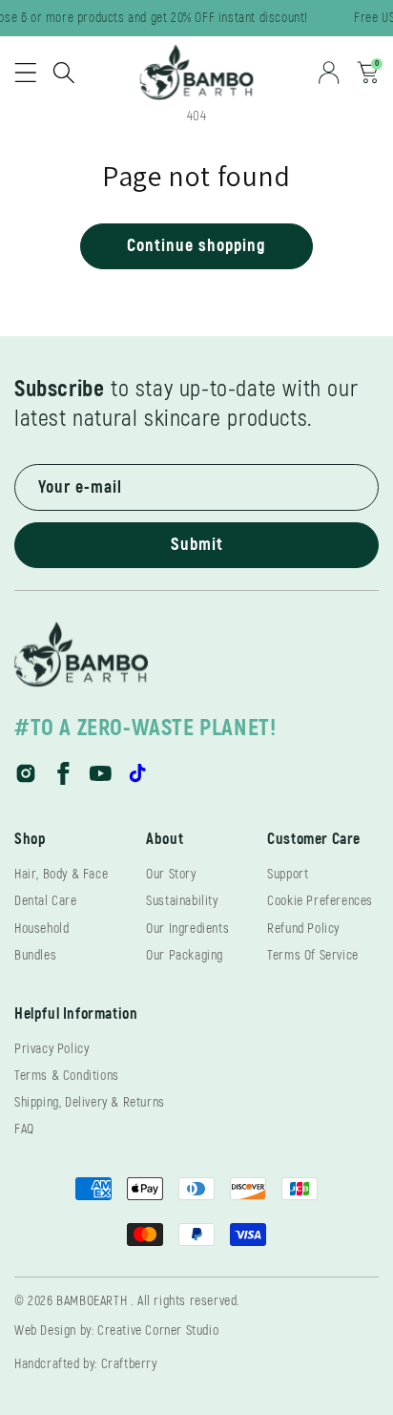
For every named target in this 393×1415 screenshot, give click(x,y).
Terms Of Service (313, 955)
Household (41, 928)
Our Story (171, 874)
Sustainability (181, 901)
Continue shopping (196, 246)
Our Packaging (184, 955)
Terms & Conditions (66, 1075)
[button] (25, 72)
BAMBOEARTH (91, 1301)
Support (287, 874)
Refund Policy (303, 928)
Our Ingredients (187, 928)
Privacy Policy (51, 1049)
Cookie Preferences (320, 901)
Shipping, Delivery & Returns (89, 1102)
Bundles (35, 955)
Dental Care (45, 901)
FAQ (24, 1129)
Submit (197, 545)
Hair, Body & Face (61, 874)
